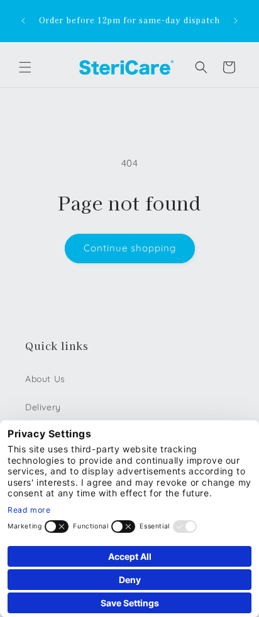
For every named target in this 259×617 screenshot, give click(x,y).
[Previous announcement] (23, 21)
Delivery (43, 407)
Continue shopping (130, 248)
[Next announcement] (236, 21)
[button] (25, 67)
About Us (45, 379)
